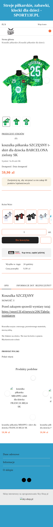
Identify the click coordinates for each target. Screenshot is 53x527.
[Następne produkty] (45, 393)
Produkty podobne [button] (26, 369)
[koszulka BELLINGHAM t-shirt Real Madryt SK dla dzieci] (8, 217)
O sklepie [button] (8, 469)
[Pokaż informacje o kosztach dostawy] (32, 268)
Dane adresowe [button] (11, 454)
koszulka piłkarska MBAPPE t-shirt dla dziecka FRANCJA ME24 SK (19, 426)
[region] (26, 216)
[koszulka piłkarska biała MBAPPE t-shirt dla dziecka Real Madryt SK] (43, 217)
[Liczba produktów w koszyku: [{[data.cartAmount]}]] (47, 31)
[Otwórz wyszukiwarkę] (38, 31)
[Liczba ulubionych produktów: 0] (43, 31)
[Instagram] (29, 480)
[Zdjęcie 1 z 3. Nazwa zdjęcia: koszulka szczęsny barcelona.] (6, 122)
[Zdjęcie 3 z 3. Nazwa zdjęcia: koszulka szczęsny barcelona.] (26, 122)
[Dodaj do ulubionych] (45, 240)
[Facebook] (24, 480)
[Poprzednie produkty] (7, 393)
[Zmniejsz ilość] (4, 232)
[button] (46, 80)
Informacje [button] (9, 462)
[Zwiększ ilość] (44, 232)
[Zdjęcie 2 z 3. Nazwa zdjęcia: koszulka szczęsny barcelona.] (16, 122)
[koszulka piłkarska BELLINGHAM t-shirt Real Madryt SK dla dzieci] (31, 217)
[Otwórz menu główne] (3, 31)
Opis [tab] (6, 285)
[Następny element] (47, 216)
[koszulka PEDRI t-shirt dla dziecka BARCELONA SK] (19, 217)
